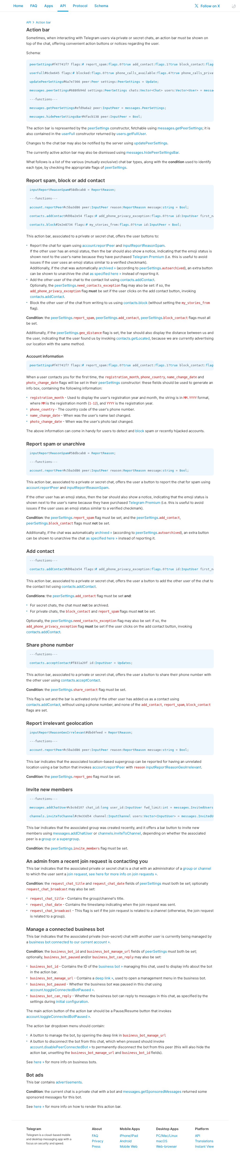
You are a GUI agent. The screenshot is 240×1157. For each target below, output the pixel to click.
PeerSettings (129, 81)
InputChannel (119, 816)
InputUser (189, 216)
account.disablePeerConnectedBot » (60, 1047)
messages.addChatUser (48, 807)
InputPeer (111, 108)
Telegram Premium (148, 257)
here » (39, 1062)
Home (18, 6)
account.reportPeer (46, 207)
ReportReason (102, 189)
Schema (101, 6)
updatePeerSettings (46, 81)
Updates (124, 663)
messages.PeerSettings (145, 108)
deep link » (104, 978)
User (192, 90)
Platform (202, 1129)
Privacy (97, 1141)
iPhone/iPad (129, 1136)
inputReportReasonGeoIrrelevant (58, 732)
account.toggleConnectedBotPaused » (62, 990)
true (127, 64)
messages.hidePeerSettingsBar (56, 116)
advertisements (69, 1082)
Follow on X (210, 6)
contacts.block (43, 224)
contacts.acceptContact (50, 663)
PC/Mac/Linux (167, 1136)
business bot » (111, 966)
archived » (107, 268)
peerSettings (41, 64)
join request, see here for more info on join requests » (112, 874)
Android (126, 1141)
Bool (136, 116)
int (165, 807)
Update (151, 81)
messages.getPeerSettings (52, 108)
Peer (95, 81)
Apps (48, 6)
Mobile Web (129, 1146)
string (168, 207)
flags (113, 64)
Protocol (80, 6)
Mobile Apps (130, 1129)
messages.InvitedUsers (193, 807)
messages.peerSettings (49, 90)
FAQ (33, 6)
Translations (204, 1141)
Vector (145, 90)
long (104, 807)
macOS (161, 1141)
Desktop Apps (167, 1129)
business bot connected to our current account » (69, 942)
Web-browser (166, 1146)
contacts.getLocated (133, 338)
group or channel (197, 868)
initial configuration (72, 1001)
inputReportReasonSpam (49, 189)
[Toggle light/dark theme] (233, 6)
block (139, 431)
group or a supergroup (60, 839)
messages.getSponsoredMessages (152, 1091)
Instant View (204, 1146)
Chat (157, 90)
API (63, 6)
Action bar (43, 22)
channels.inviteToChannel (52, 816)
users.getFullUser (131, 133)
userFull (37, 73)
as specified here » (105, 273)
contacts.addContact (47, 216)
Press (96, 1146)
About (97, 1129)
